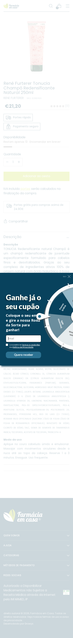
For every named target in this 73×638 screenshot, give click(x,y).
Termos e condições (31, 345)
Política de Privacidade (23, 347)
